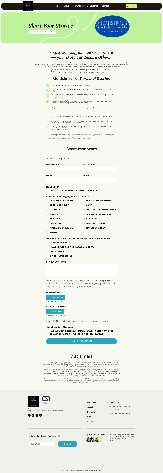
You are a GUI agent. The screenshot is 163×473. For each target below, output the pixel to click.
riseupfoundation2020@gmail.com (121, 406)
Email (49, 175)
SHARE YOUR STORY (56, 262)
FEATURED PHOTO (55, 292)
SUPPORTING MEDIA (56, 306)
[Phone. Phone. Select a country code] (87, 180)
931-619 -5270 (115, 410)
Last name (89, 164)
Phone (86, 175)
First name (52, 164)
